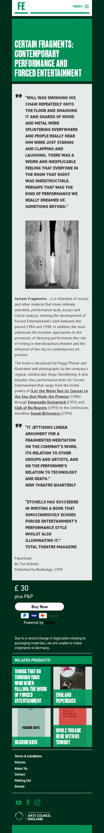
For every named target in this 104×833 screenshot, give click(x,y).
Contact (20, 774)
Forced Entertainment (21, 7)
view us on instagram (37, 803)
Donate (20, 786)
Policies (20, 762)
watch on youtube (19, 803)
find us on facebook (28, 803)
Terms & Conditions (28, 756)
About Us (21, 768)
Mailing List (23, 780)
